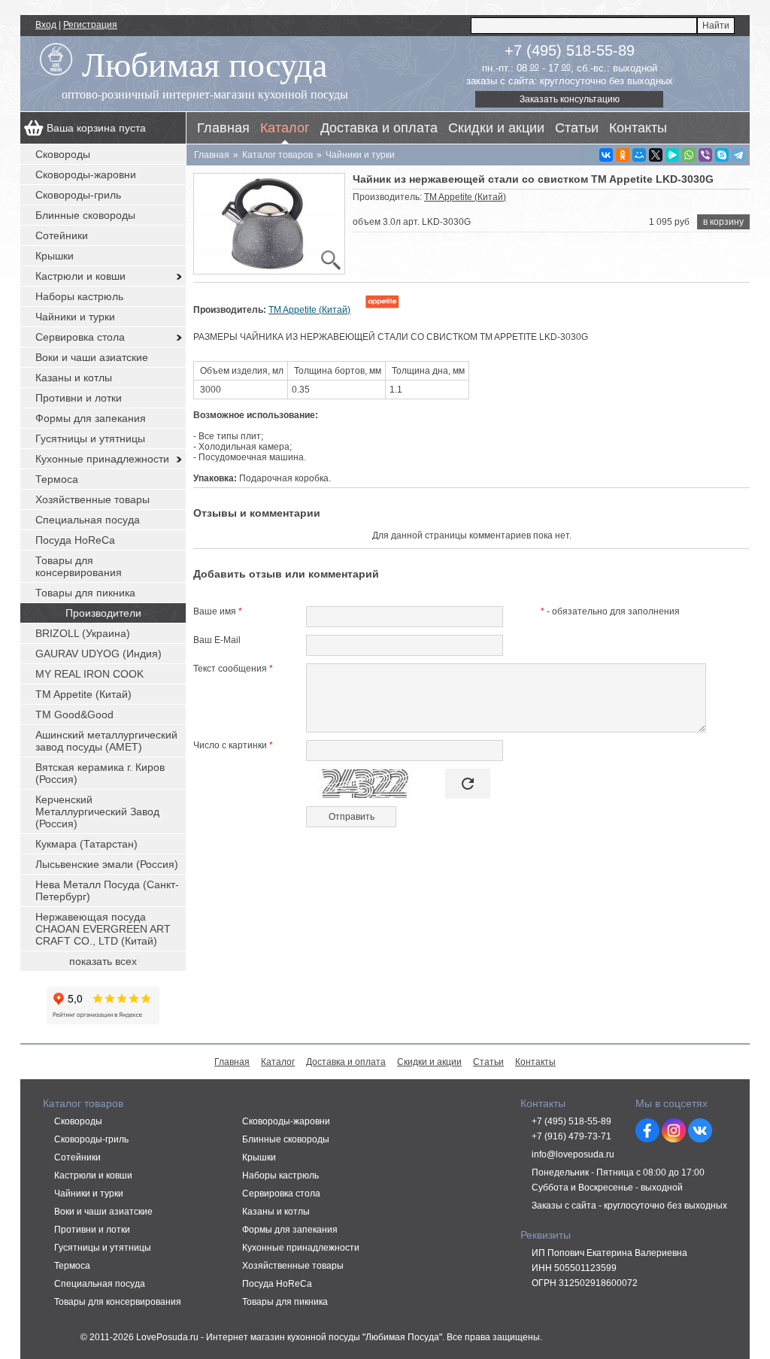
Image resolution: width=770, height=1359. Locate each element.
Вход (45, 25)
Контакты (638, 127)
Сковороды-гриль (78, 195)
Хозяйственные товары (92, 499)
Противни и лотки (78, 398)
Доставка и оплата (379, 127)
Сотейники (61, 235)
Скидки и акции (496, 127)
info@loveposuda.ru (573, 1154)
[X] (655, 155)
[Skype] (722, 155)
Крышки (54, 256)
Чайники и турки (75, 317)
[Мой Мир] (639, 155)
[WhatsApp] (689, 155)
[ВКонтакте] (606, 155)
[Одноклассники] (622, 155)
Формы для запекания (90, 418)
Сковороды (62, 154)
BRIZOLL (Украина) (82, 633)
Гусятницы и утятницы (90, 438)
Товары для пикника (85, 593)
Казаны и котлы (73, 378)
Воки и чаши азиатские (91, 357)
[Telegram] (738, 155)
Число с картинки (233, 745)
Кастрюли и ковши (80, 276)
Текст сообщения (233, 668)
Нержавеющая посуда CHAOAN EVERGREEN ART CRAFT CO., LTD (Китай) (103, 929)
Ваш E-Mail (217, 640)
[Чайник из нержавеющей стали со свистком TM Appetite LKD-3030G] (269, 224)
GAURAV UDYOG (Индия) (98, 654)
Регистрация (90, 25)
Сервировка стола (80, 337)
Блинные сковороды (85, 215)
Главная (223, 127)
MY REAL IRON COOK (89, 674)
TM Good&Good (74, 714)
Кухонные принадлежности (102, 459)
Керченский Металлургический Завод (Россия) (97, 811)
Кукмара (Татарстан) (86, 844)
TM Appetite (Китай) (465, 197)
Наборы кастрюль (79, 296)
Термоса (56, 479)
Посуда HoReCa (75, 540)
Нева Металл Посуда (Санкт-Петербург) (107, 890)
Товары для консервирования (78, 566)
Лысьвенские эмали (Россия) (106, 864)
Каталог (285, 127)
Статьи (577, 127)
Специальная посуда (87, 520)
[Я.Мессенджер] (672, 155)
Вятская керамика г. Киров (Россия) (100, 773)
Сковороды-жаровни (85, 174)
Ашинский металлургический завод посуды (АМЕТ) (106, 741)
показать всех (103, 961)
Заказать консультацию (570, 99)
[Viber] (705, 155)
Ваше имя (217, 611)
